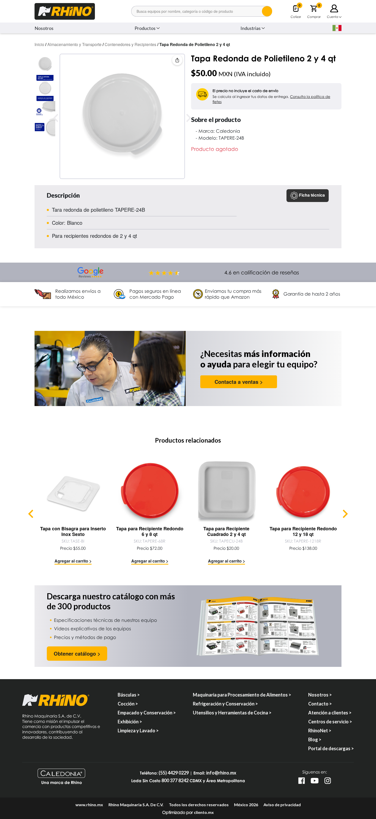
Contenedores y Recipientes (130, 44)
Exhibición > (130, 721)
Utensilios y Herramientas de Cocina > (232, 712)
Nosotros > (320, 695)
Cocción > (128, 703)
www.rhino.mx (89, 804)
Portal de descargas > (331, 748)
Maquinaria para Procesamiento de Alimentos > (242, 695)
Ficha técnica (311, 195)
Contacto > (320, 703)
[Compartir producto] (177, 60)
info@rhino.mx (221, 773)
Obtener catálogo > (77, 653)
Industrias (250, 28)
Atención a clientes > (329, 712)
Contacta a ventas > (239, 381)
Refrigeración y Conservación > (225, 703)
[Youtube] (314, 780)
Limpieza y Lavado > (138, 730)
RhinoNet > (319, 730)
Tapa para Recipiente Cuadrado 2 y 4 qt (226, 531)
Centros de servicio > (330, 721)
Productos (145, 28)
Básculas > (129, 695)
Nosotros (44, 28)
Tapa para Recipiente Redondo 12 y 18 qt (303, 531)
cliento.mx (204, 812)
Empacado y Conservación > (147, 712)
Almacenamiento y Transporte (74, 44)
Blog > (314, 739)
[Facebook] (301, 780)
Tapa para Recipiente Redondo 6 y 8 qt (149, 531)
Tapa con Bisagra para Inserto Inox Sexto (73, 531)
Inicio (39, 44)
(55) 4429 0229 (174, 773)
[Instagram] (327, 780)
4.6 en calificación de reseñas (261, 272)
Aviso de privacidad (282, 804)
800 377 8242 (175, 780)
